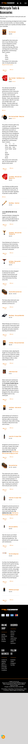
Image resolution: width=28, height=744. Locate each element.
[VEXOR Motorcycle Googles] (4, 590)
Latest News (13, 638)
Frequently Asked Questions (13, 641)
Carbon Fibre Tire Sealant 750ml (15, 498)
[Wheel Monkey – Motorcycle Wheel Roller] (4, 315)
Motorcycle (4, 636)
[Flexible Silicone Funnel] (4, 372)
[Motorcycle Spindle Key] (4, 527)
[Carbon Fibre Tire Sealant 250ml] (4, 436)
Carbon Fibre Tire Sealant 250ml (15, 436)
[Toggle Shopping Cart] (17, 3)
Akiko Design (22, 690)
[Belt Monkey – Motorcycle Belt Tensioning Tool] (4, 261)
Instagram (13, 663)
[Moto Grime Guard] (4, 32)
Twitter (12, 661)
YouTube (12, 665)
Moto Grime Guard (12, 32)
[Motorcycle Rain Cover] (4, 465)
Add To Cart (5, 71)
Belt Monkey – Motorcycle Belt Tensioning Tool (15, 262)
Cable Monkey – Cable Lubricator (15, 407)
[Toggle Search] (20, 3)
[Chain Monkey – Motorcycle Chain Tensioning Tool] (4, 233)
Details (12, 69)
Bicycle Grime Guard (7, 64)
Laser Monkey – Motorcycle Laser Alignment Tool (15, 177)
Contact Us (4, 660)
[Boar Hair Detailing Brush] (4, 553)
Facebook (12, 660)
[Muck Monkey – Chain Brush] (4, 203)
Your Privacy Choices (18, 688)
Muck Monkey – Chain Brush (14, 203)
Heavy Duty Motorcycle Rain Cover (15, 292)
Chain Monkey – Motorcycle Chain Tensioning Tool (15, 233)
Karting (3, 638)
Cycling (3, 634)
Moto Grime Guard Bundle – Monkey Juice (16, 116)
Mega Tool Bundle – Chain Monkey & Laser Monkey (17, 78)
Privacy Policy (4, 688)
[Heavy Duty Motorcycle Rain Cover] (4, 292)
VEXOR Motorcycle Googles (14, 590)
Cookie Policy (10, 688)
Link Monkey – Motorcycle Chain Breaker (16, 343)
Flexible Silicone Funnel (13, 371)
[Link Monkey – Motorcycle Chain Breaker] (4, 343)
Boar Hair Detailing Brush (13, 554)
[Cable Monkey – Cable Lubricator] (4, 407)
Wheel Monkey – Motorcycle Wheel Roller (16, 315)
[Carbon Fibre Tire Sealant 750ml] (4, 498)
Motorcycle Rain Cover (13, 465)
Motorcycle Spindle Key (13, 527)
